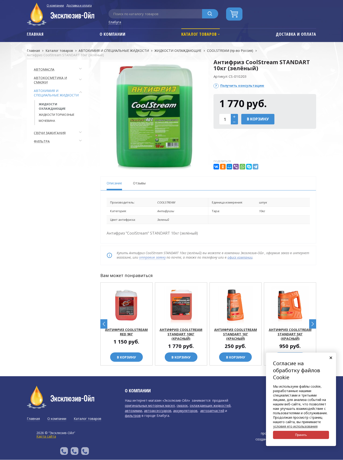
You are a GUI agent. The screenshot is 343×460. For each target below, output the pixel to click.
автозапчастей (212, 410)
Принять (301, 435)
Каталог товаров (59, 50)
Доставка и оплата (79, 5)
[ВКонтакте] (216, 166)
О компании (55, 5)
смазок (182, 405)
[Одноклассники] (223, 166)
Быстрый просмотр (129, 321)
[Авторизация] (340, 2)
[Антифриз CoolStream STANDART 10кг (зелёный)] (154, 116)
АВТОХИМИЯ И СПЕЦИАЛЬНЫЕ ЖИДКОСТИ (114, 50)
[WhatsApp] (242, 166)
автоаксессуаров (157, 410)
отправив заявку (152, 257)
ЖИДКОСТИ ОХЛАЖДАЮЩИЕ (177, 50)
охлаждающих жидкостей (210, 405)
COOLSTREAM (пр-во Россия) (230, 50)
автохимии (133, 410)
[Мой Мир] (229, 166)
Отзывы (139, 183)
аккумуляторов (185, 410)
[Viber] (236, 166)
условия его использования (295, 426)
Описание (114, 183)
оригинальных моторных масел (150, 405)
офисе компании (240, 257)
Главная (33, 50)
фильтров (133, 415)
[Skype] (249, 166)
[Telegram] (255, 166)
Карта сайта (46, 436)
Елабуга (114, 22)
